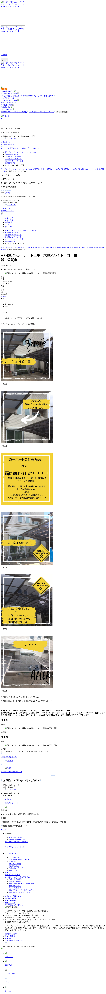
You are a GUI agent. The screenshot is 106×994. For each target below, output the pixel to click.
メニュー (4, 60)
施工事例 (13, 148)
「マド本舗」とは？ (8, 98)
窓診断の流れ (6, 107)
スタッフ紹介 (22, 148)
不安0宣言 (13, 862)
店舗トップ (5, 148)
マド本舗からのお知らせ (14, 905)
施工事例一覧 (10, 163)
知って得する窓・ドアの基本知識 (21, 883)
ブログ (29, 148)
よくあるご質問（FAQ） (14, 896)
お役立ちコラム (15, 886)
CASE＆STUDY (15, 888)
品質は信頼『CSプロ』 (17, 868)
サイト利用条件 (11, 900)
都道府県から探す (7, 91)
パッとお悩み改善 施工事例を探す (13, 96)
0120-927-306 (11, 138)
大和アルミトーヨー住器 (14, 161)
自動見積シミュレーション (15, 847)
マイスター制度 (6, 105)
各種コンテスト (15, 870)
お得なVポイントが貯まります (20, 892)
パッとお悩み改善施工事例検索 (16, 842)
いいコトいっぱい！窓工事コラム (41, 112)
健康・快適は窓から (16, 879)
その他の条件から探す (9, 93)
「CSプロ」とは (7, 109)
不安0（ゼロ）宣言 (8, 103)
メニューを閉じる (62, 112)
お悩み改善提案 (15, 881)
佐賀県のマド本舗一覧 (13, 156)
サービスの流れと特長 (9, 100)
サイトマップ (10, 903)
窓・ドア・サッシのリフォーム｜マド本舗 (20, 152)
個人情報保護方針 (11, 898)
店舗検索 (4, 55)
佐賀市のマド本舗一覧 (13, 159)
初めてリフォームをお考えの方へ (21, 890)
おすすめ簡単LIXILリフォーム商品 (14, 112)
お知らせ (35, 148)
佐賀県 (3, 296)
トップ (3, 830)
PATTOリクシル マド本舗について (41, 96)
